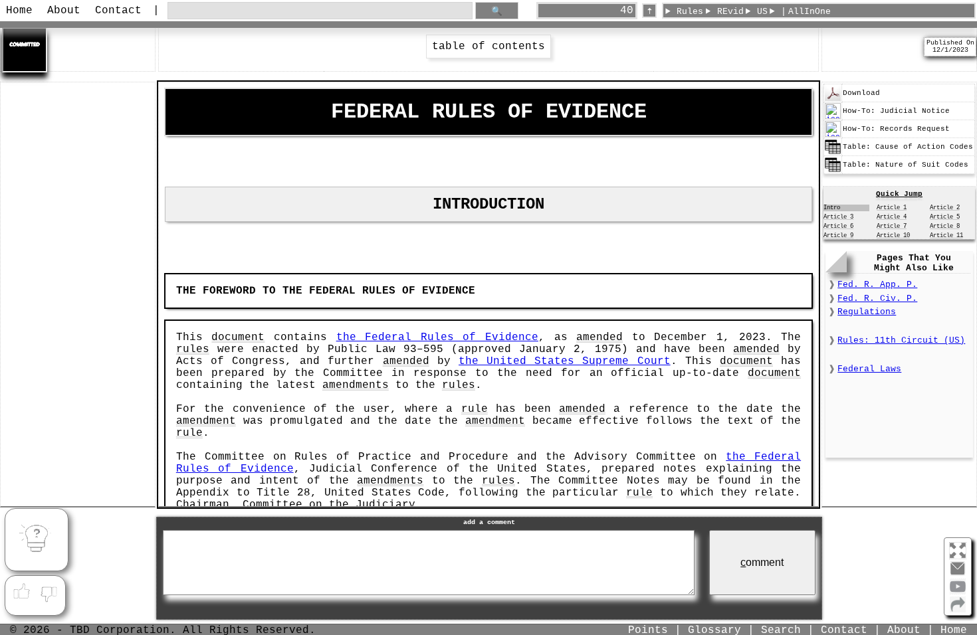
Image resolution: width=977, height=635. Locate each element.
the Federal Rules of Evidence (437, 337)
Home (19, 11)
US (762, 12)
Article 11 (946, 235)
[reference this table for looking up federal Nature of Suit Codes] (833, 171)
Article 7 (892, 226)
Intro (831, 208)
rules (192, 349)
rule (474, 409)
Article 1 (892, 208)
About (63, 11)
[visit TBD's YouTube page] (958, 592)
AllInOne (809, 12)
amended (599, 337)
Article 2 (945, 208)
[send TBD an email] (958, 574)
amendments (355, 385)
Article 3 (838, 217)
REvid (730, 12)
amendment (206, 421)
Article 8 (945, 226)
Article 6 (838, 226)
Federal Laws (869, 369)
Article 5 (945, 217)
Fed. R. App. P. (877, 285)
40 (626, 11)
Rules (690, 12)
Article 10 (893, 235)
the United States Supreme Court (565, 361)
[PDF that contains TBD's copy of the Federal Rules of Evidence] (833, 99)
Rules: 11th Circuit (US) (901, 340)
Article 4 (892, 217)
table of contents (488, 46)
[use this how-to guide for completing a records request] (833, 135)
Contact (118, 11)
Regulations (866, 312)
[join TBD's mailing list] (958, 610)
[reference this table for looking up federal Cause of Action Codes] (833, 153)
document (238, 337)
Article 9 (838, 235)
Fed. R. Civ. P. (877, 299)
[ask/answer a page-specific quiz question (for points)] (36, 540)
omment (762, 562)
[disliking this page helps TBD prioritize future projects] (49, 591)
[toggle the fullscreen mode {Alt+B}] (957, 550)
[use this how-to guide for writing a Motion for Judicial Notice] (833, 117)
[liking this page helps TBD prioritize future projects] (21, 591)
